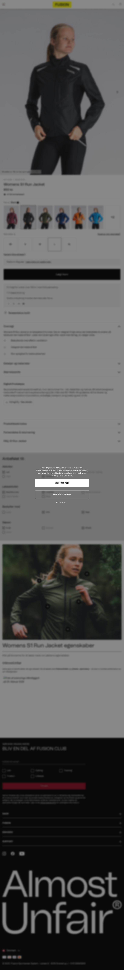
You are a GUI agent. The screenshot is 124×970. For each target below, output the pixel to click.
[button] (62, 502)
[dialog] (62, 485)
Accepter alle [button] (62, 483)
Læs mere (68, 475)
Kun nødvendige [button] (62, 494)
